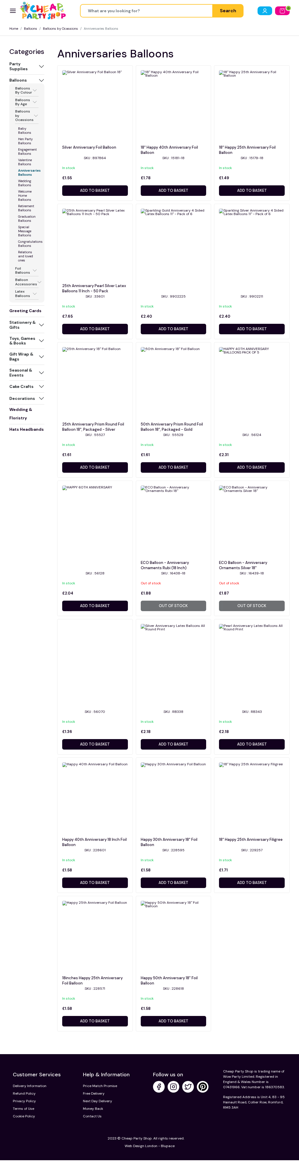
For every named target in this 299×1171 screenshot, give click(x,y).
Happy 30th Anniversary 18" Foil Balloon (169, 842)
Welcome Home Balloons (25, 195)
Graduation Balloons (27, 218)
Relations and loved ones (25, 256)
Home (13, 29)
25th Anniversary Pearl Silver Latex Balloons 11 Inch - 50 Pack (94, 288)
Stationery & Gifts (22, 325)
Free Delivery (94, 1093)
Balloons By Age (22, 102)
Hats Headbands (26, 429)
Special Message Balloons (24, 231)
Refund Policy (24, 1093)
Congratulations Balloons (30, 244)
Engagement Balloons (27, 151)
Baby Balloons (24, 130)
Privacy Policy (24, 1101)
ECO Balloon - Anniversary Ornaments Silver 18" (243, 565)
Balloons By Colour (23, 90)
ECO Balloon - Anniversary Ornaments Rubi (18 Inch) (165, 565)
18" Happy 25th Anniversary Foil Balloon (247, 150)
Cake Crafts (21, 386)
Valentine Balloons (25, 162)
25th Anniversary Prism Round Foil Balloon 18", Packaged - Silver (93, 427)
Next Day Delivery (97, 1101)
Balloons (30, 29)
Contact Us (92, 1116)
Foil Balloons (22, 270)
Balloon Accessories (26, 282)
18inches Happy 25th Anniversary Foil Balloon (92, 980)
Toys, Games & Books (22, 341)
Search (228, 11)
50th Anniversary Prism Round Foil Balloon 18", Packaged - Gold (172, 427)
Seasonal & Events (20, 373)
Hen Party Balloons (25, 141)
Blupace (168, 1146)
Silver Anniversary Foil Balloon (89, 147)
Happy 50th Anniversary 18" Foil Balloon (169, 980)
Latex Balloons (22, 293)
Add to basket (95, 190)
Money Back (93, 1108)
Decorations (22, 398)
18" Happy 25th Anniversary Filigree (251, 839)
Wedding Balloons (24, 183)
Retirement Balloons (26, 208)
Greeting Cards (25, 310)
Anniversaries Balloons (29, 172)
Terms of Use (23, 1108)
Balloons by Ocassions (60, 29)
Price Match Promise (100, 1086)
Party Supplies (18, 66)
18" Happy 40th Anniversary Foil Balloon (169, 150)
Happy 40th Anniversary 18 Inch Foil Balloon (94, 842)
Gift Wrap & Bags (21, 356)
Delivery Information (29, 1086)
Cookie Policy (24, 1116)
